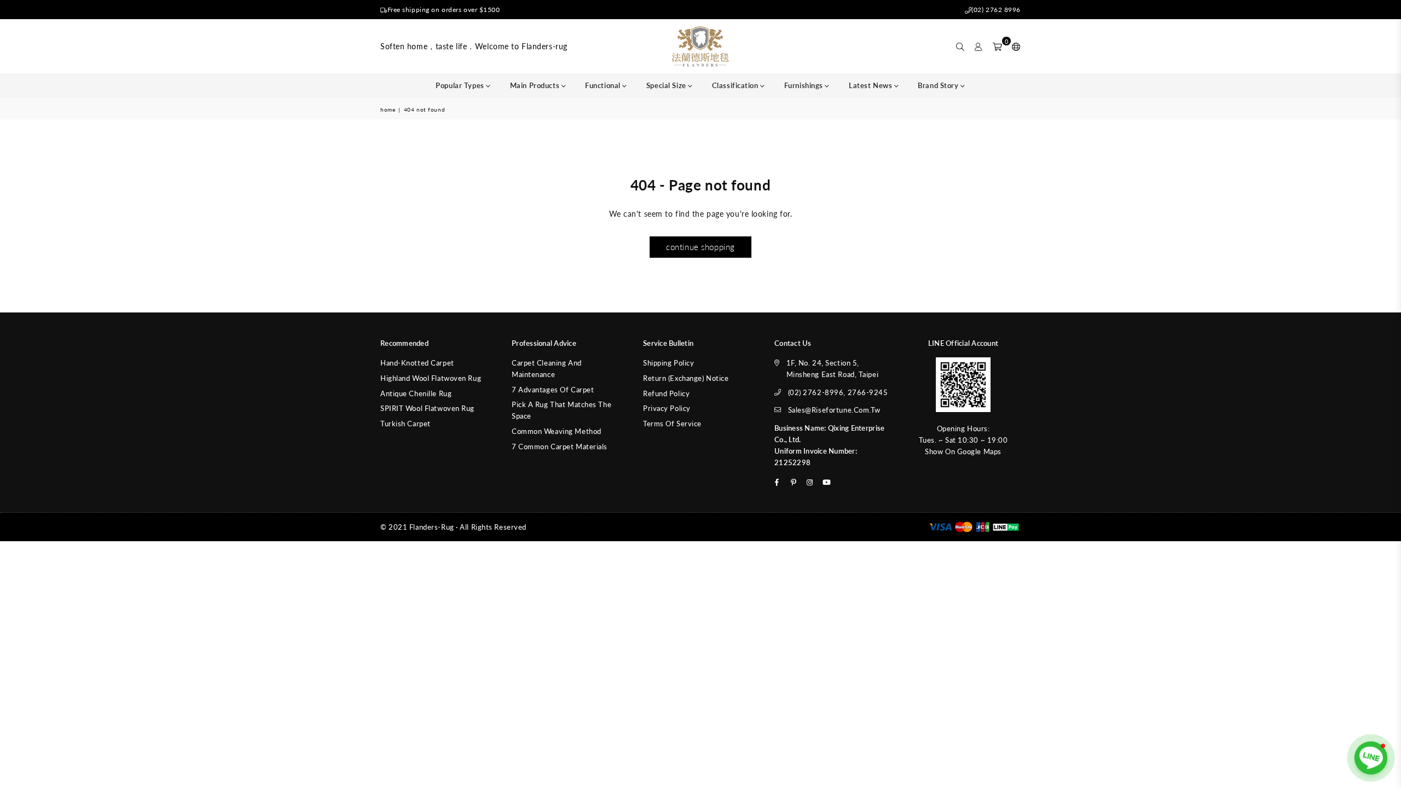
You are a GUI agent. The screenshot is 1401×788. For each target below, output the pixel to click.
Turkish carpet (405, 423)
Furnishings (804, 85)
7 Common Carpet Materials (559, 446)
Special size (667, 85)
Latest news (871, 85)
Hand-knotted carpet (417, 362)
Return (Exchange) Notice (685, 378)
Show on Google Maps (963, 451)
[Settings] (1014, 46)
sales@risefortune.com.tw (834, 409)
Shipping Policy (668, 362)
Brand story (939, 85)
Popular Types (461, 85)
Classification (736, 85)
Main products (535, 85)
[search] (960, 46)
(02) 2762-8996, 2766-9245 (838, 392)
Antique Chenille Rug (415, 393)
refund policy (666, 393)
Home (387, 109)
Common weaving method (556, 431)
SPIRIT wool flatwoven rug (427, 408)
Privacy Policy (667, 408)
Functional (603, 85)
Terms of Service (672, 423)
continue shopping (700, 247)
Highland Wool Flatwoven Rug (430, 378)
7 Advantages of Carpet (553, 389)
